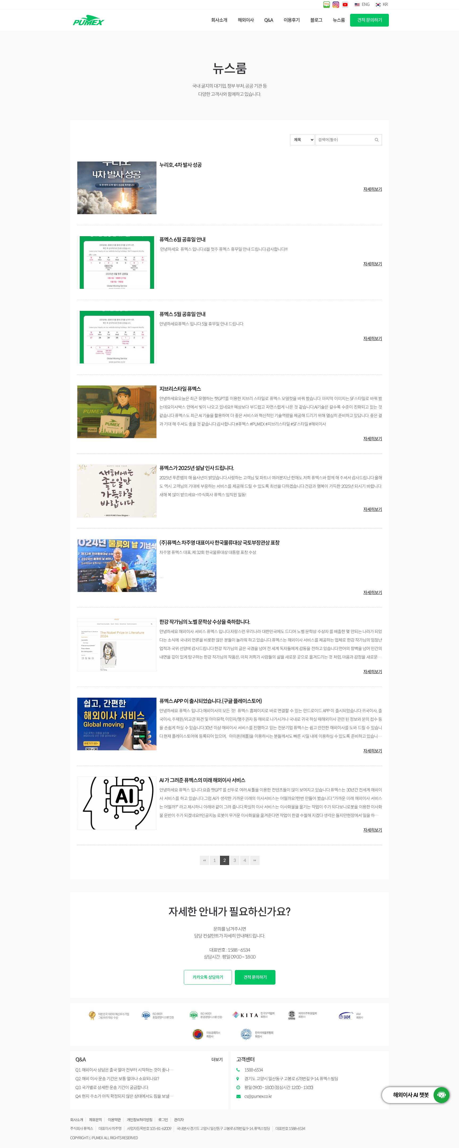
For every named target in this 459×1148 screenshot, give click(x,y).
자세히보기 (372, 189)
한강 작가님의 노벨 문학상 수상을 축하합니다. (204, 622)
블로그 (316, 20)
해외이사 (246, 20)
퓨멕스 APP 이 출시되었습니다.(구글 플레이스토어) (210, 701)
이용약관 (114, 1119)
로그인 (163, 1119)
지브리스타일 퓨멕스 (180, 389)
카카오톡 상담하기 (208, 977)
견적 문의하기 (369, 20)
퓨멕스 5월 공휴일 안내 (182, 314)
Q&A (268, 20)
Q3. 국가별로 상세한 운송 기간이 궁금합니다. (112, 1087)
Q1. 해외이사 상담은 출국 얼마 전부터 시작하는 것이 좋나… (124, 1070)
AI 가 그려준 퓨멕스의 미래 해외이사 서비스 (202, 780)
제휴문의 (95, 1119)
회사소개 (219, 20)
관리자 (179, 1119)
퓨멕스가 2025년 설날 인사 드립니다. (196, 468)
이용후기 (292, 20)
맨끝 (255, 860)
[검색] (376, 139)
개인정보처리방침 (139, 1119)
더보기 (217, 1059)
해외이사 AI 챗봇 (411, 1095)
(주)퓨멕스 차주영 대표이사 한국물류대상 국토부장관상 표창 (219, 543)
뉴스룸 (339, 20)
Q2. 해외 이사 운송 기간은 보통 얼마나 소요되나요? (117, 1079)
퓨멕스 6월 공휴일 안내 (182, 239)
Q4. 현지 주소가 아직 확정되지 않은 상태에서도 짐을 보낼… (124, 1096)
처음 (204, 860)
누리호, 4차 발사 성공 (180, 165)
